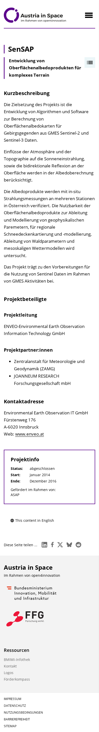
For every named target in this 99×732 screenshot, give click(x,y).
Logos (8, 672)
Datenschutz (15, 706)
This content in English (34, 520)
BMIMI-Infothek (17, 659)
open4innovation (45, 575)
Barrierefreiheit (17, 719)
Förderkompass (17, 679)
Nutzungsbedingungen (23, 712)
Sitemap (10, 726)
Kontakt (10, 666)
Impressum (12, 699)
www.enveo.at (29, 434)
